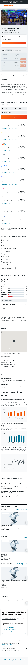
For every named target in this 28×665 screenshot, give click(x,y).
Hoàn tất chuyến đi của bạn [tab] (9, 618)
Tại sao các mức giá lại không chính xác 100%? (12, 653)
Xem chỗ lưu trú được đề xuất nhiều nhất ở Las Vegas (21, 564)
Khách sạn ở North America (19, 659)
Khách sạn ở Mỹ (4, 660)
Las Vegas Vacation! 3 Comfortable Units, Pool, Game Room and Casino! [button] (14, 581)
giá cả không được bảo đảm (7, 644)
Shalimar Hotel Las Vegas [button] (6, 525)
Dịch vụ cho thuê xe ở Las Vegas (10, 629)
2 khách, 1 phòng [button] (7, 39)
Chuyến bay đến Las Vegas (9, 627)
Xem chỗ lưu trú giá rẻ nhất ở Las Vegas (21, 537)
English (14, 2)
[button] (26, 1)
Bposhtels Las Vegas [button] (5, 554)
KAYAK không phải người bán (8, 648)
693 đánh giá (12, 30)
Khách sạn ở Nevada (12, 660)
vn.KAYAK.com (5, 659)
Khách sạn (11, 659)
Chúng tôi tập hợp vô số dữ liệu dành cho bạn (12, 650)
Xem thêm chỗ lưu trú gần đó (21, 509)
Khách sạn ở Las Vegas (8, 631)
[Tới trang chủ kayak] (8, 5)
